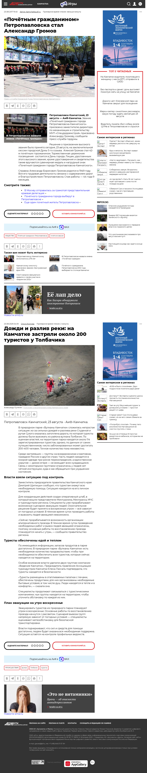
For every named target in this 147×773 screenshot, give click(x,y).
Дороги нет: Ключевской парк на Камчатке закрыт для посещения (120, 102)
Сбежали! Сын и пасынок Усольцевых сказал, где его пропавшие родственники (126, 191)
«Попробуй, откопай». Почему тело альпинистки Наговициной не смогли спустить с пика (125, 426)
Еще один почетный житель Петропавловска (51, 202)
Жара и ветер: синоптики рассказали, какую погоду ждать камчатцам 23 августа (120, 114)
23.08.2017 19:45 (11, 12)
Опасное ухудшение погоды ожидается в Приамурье (121, 207)
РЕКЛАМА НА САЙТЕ (37, 723)
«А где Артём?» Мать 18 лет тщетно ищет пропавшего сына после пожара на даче (125, 181)
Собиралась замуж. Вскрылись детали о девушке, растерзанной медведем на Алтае (124, 172)
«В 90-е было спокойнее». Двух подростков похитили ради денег (124, 387)
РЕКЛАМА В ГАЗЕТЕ (56, 723)
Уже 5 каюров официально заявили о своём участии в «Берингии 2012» (28, 277)
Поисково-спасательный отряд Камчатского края (45, 407)
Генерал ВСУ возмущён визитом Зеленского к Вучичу (123, 216)
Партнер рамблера (54, 762)
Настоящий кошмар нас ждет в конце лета (125, 245)
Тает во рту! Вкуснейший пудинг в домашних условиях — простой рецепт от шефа (124, 407)
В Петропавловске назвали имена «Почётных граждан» (77, 257)
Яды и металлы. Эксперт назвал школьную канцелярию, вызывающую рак (123, 153)
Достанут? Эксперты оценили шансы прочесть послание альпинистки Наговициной (126, 398)
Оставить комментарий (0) (73, 214)
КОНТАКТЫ (72, 723)
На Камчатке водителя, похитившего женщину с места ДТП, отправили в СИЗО (120, 79)
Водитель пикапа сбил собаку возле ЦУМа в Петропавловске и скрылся (120, 125)
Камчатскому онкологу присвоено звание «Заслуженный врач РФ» (31, 268)
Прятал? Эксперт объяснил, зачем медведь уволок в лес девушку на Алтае (124, 143)
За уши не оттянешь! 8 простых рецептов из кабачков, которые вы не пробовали (126, 436)
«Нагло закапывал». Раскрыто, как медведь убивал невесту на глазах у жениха (125, 162)
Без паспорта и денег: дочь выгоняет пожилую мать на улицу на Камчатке (120, 90)
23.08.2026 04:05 (11, 324)
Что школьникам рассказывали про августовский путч (125, 235)
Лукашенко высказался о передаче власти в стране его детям (124, 226)
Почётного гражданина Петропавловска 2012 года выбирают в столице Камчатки (75, 268)
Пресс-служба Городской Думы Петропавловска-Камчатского (32, 99)
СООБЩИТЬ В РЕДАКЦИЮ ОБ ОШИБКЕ (95, 723)
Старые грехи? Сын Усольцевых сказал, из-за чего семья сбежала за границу (125, 417)
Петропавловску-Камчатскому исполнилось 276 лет (30, 257)
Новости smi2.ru (13, 315)
